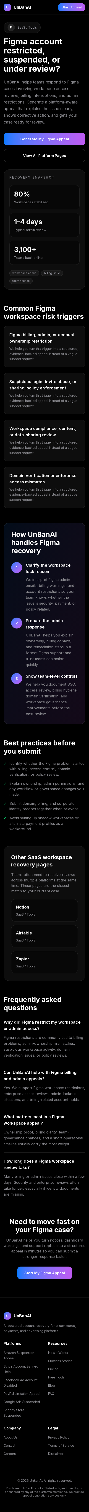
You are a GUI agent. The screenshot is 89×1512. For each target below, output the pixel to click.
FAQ (51, 1394)
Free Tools (56, 1377)
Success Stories (60, 1361)
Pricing (53, 1369)
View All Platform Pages (44, 155)
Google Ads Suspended (22, 1402)
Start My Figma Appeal (44, 1273)
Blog (51, 1385)
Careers (10, 1454)
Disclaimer (55, 1454)
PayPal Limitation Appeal (22, 1394)
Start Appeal (72, 7)
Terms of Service (61, 1445)
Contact (9, 1445)
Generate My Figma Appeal (44, 139)
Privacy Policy (58, 1437)
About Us (10, 1437)
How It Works (58, 1353)
